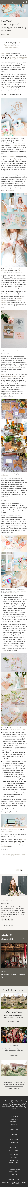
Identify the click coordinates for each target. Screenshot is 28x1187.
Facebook (16, 843)
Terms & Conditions (14, 1169)
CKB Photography (12, 44)
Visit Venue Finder (14, 1021)
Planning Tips (14, 1129)
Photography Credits (14, 1179)
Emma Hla (6, 34)
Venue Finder (14, 1119)
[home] (14, 2)
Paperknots (4, 53)
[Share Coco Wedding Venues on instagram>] (14, 1112)
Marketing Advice (14, 1147)
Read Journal (14, 1055)
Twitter (22, 843)
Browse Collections (14, 1088)
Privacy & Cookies (14, 1171)
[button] (2, 2)
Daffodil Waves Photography (12, 350)
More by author (8, 925)
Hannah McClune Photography (18, 729)
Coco (12, 138)
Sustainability (14, 1177)
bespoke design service (11, 376)
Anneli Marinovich (10, 474)
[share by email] (21, 870)
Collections (14, 1121)
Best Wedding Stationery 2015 (15, 59)
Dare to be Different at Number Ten (13, 975)
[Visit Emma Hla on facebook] (5, 920)
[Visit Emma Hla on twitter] (8, 920)
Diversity (14, 1174)
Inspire (3, 971)
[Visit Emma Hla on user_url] (2, 920)
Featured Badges (14, 1150)
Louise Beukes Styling (11, 47)
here (2, 843)
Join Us (14, 1137)
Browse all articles (14, 864)
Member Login (14, 1139)
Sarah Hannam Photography (19, 591)
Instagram (4, 845)
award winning (10, 158)
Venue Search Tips (14, 1127)
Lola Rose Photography (20, 727)
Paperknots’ (15, 368)
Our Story (14, 1145)
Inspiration (14, 1124)
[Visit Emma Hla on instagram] (12, 920)
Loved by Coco (10, 854)
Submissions (14, 1142)
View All (23, 937)
